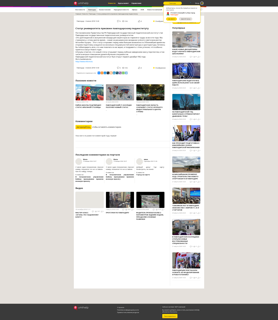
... (88, 107)
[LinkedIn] (114, 73)
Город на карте (143, 175)
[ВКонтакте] (99, 73)
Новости (111, 3)
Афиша (134, 10)
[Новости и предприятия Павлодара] (81, 3)
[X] (108, 73)
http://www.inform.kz (84, 61)
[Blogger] (111, 73)
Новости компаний (154, 10)
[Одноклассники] (102, 73)
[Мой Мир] (105, 73)
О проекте (120, 307)
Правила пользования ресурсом (128, 312)
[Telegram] (126, 73)
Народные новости (121, 10)
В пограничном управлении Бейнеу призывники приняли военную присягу (89, 179)
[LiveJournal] (117, 73)
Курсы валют (123, 3)
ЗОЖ (142, 10)
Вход (197, 3)
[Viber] (120, 73)
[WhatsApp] (123, 73)
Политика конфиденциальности (128, 310)
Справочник (136, 3)
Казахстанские (105, 10)
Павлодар (92, 10)
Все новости (80, 10)
